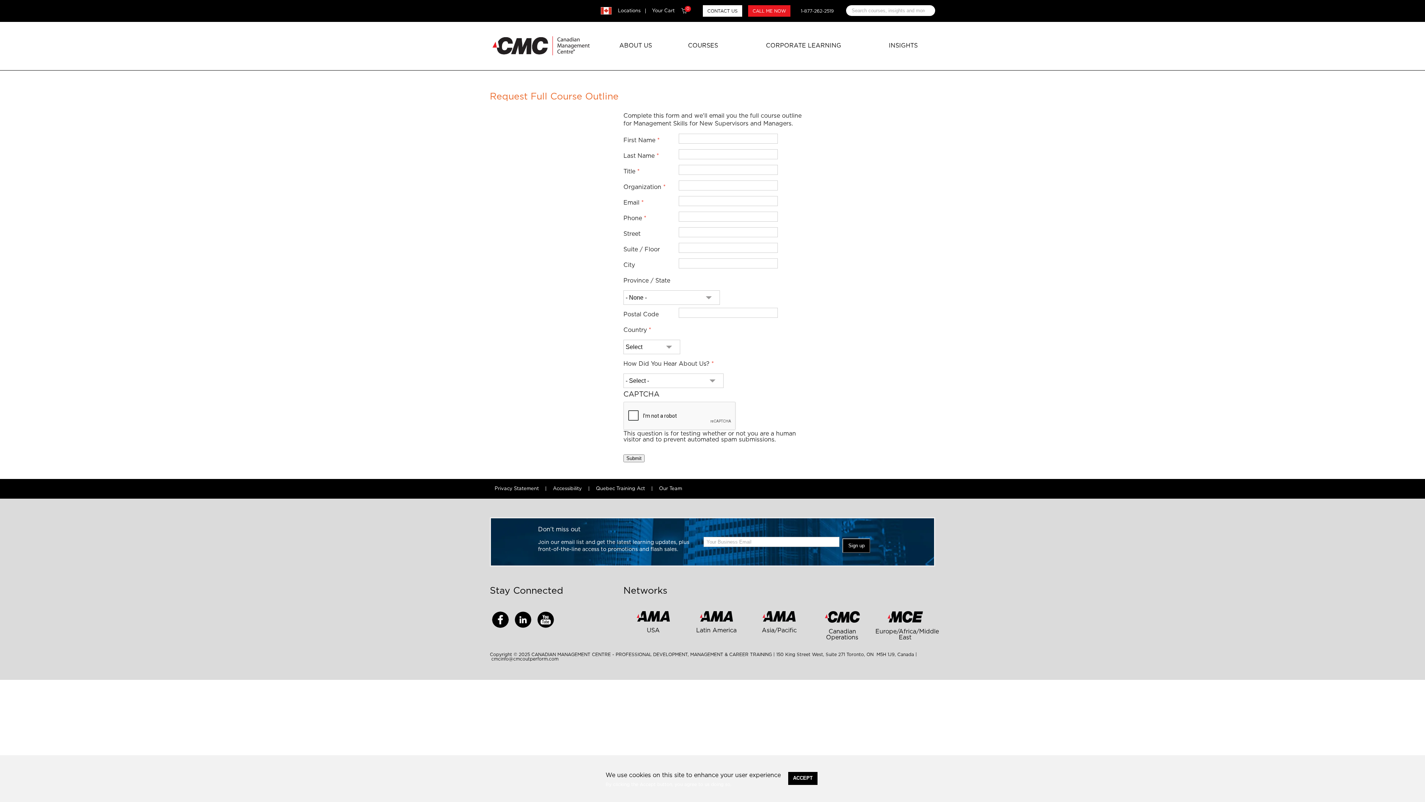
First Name (639, 140)
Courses (703, 46)
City (629, 265)
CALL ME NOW (769, 11)
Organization (642, 187)
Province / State (646, 281)
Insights (903, 46)
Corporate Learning (803, 46)
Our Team (670, 488)
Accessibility (567, 488)
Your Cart (670, 10)
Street (632, 234)
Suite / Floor (641, 249)
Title (629, 172)
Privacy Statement (517, 488)
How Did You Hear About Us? (666, 364)
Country (635, 330)
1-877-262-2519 (817, 11)
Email (631, 203)
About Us (635, 46)
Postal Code (641, 314)
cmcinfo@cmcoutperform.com (524, 659)
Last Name (639, 156)
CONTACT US (722, 11)
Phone (632, 218)
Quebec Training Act (620, 488)
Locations (629, 11)
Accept (803, 778)
